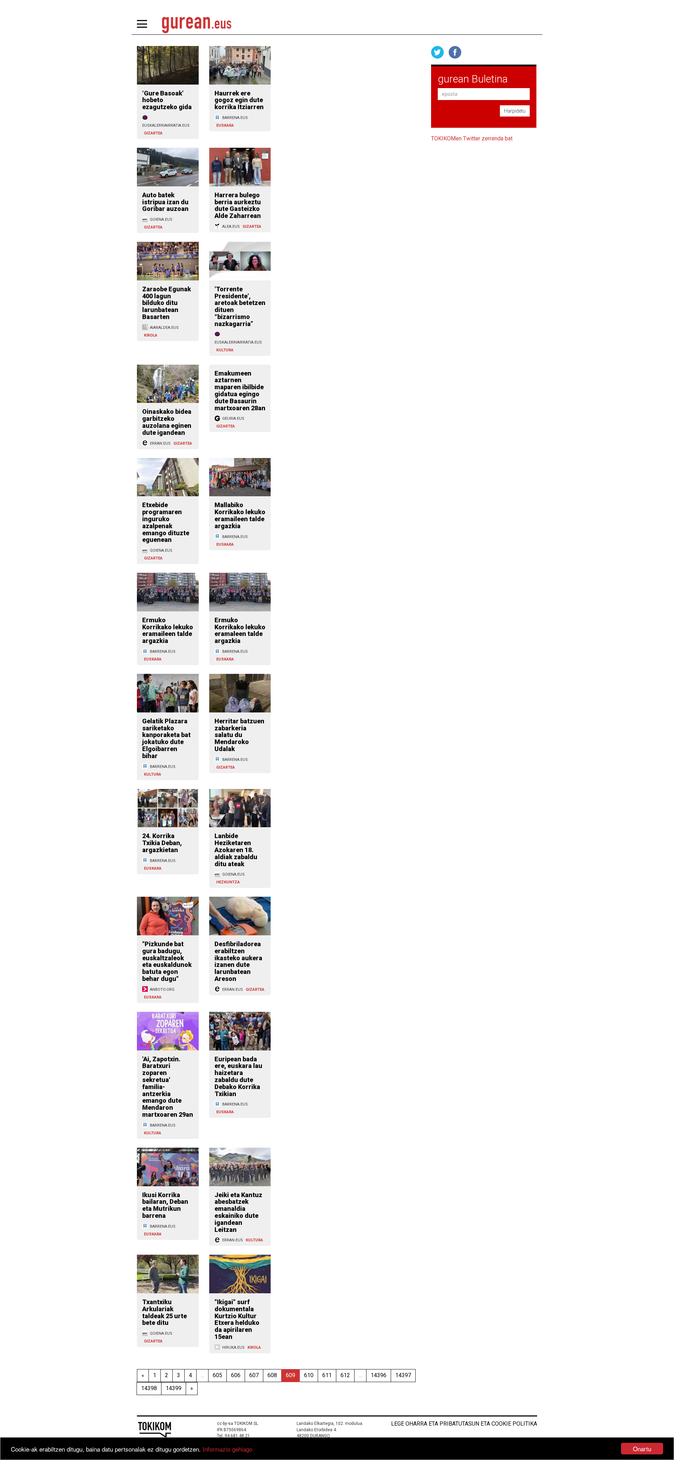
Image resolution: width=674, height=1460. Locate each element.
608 (272, 1375)
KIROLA (150, 335)
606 (235, 1375)
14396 (378, 1375)
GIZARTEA (153, 133)
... (202, 1375)
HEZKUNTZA (228, 882)
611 (327, 1375)
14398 (149, 1388)
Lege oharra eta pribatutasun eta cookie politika (464, 1423)
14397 (403, 1375)
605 (217, 1375)
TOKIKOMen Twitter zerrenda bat (472, 138)
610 (308, 1375)
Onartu (642, 1448)
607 (254, 1375)
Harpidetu (515, 111)
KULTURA (224, 350)
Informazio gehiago (227, 1449)
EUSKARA (225, 125)
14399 (173, 1388)
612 (345, 1375)
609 (290, 1375)
